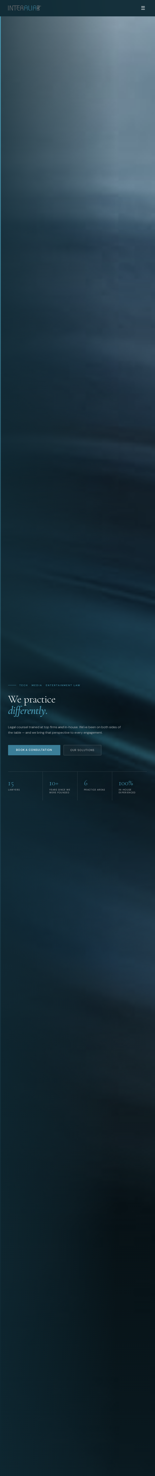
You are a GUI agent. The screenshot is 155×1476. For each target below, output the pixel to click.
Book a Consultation (34, 750)
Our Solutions (82, 750)
